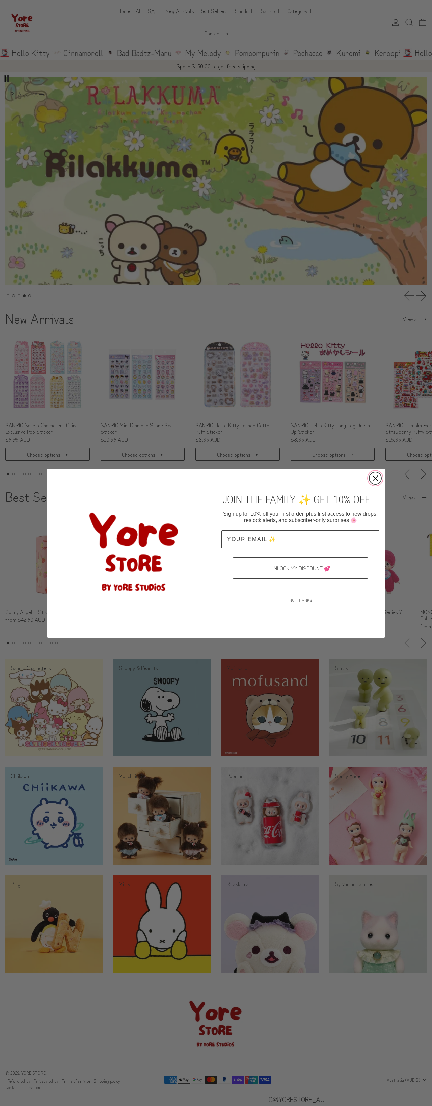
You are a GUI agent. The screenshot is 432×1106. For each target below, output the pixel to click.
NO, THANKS (300, 600)
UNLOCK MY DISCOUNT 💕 (300, 568)
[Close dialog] (375, 478)
